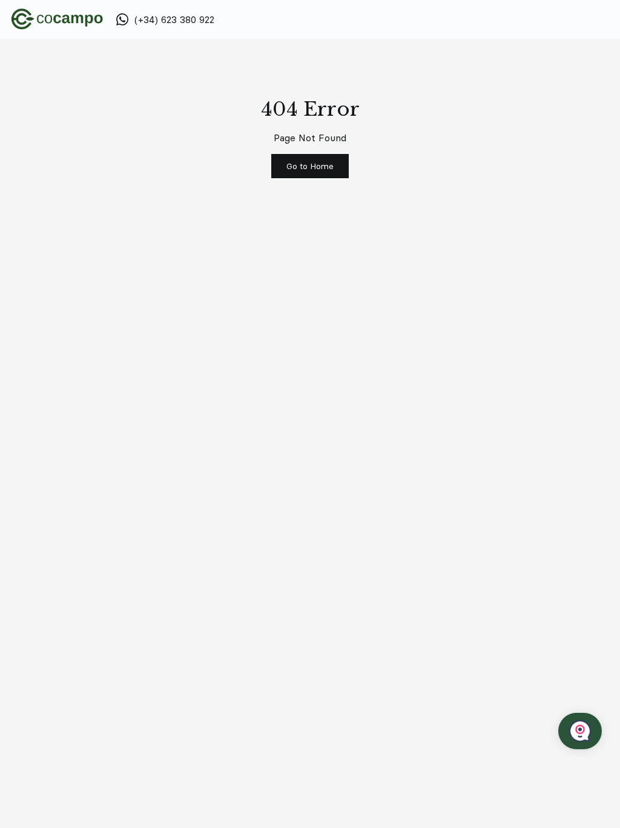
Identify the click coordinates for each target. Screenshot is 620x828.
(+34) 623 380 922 (174, 19)
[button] (310, 166)
